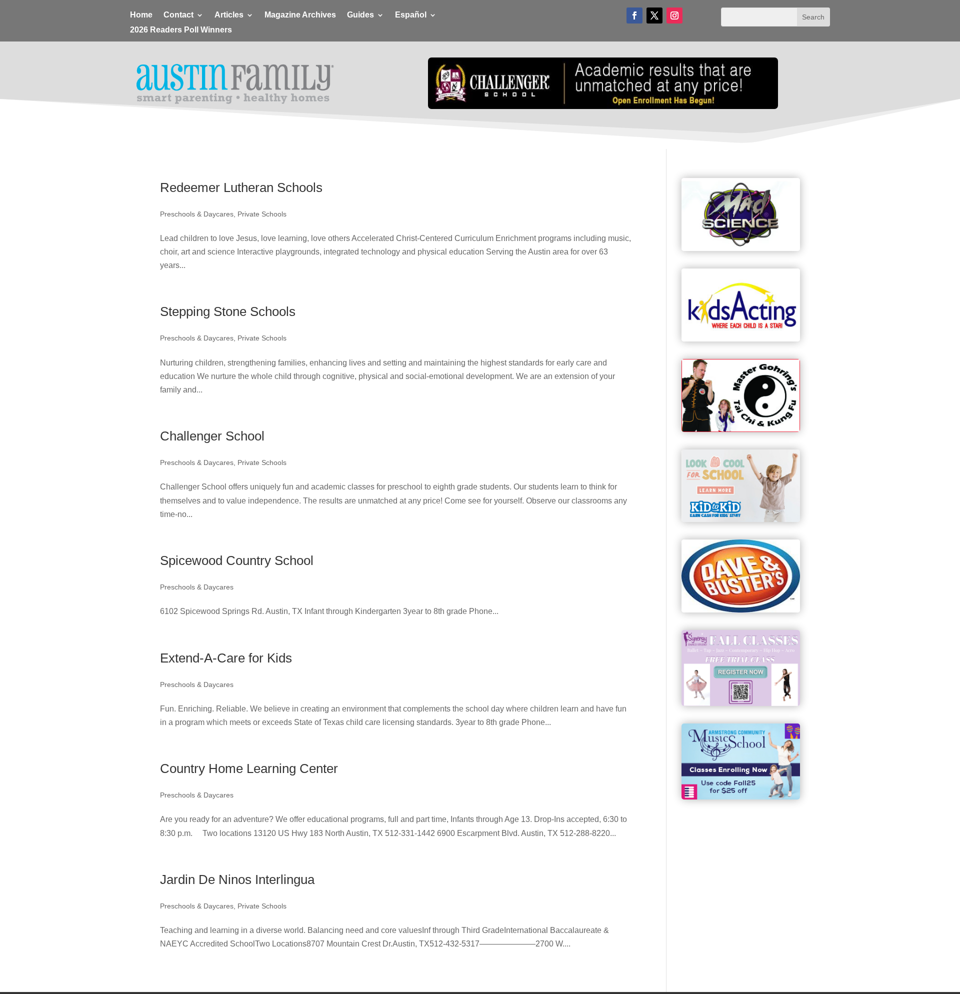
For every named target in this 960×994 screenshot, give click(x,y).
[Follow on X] (654, 16)
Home (141, 15)
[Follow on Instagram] (674, 16)
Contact (179, 15)
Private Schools (262, 214)
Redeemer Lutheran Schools (241, 187)
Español (410, 15)
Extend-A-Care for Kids (226, 658)
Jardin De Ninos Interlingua (237, 879)
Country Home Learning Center (249, 768)
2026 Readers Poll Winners (181, 30)
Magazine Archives (300, 15)
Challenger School (212, 436)
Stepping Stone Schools (228, 311)
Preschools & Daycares (197, 214)
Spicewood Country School (237, 560)
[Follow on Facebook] (634, 16)
